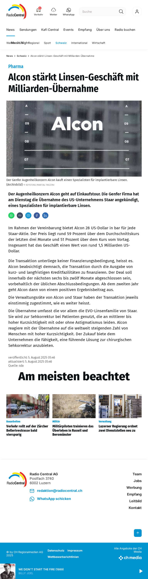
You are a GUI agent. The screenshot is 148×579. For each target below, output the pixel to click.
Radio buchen (125, 30)
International (79, 42)
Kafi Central (50, 30)
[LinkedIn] (45, 215)
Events (68, 30)
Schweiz (61, 42)
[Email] (28, 215)
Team (137, 474)
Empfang (85, 30)
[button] (69, 11)
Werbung (134, 488)
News (10, 30)
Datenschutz (56, 550)
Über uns (103, 30)
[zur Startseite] (16, 11)
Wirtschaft (98, 42)
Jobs (138, 481)
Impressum (74, 550)
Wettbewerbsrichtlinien (63, 556)
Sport (47, 42)
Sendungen (28, 30)
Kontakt (135, 508)
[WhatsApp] (11, 215)
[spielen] (141, 571)
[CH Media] (126, 557)
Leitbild (135, 501)
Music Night (20, 43)
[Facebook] (37, 215)
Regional (33, 42)
